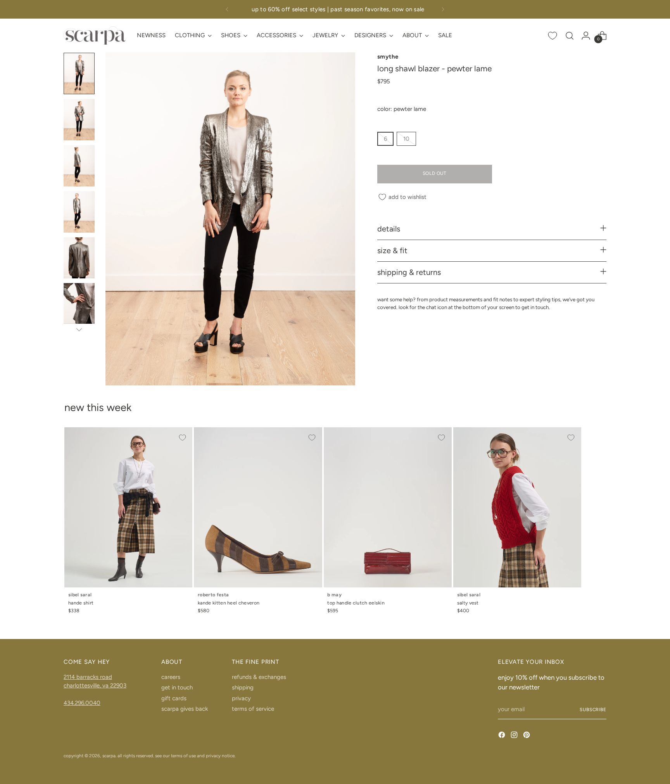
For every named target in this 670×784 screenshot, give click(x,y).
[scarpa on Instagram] (515, 736)
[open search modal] (569, 35)
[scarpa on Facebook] (502, 736)
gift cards (173, 698)
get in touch (177, 687)
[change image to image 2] (79, 119)
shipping (243, 687)
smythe (387, 56)
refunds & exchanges (259, 676)
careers (170, 676)
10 (406, 139)
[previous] (227, 9)
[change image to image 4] (79, 212)
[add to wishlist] (182, 437)
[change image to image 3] (79, 166)
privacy (241, 698)
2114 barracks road (88, 676)
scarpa (109, 755)
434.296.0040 (82, 702)
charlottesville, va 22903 (95, 685)
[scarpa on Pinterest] (527, 736)
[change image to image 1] (79, 73)
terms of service (253, 708)
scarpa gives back (184, 708)
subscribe (593, 709)
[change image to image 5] (79, 258)
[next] (442, 9)
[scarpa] (95, 35)
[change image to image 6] (79, 304)
